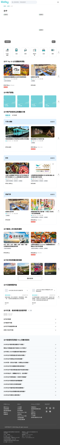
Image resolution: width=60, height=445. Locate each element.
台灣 (8, 6)
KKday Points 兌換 (21, 416)
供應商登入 (33, 407)
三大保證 (19, 407)
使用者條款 (6, 408)
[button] (8, 41)
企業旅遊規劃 (20, 417)
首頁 (5, 6)
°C (28, 310)
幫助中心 (6, 412)
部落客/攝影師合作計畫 (36, 417)
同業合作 (33, 412)
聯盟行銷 (33, 413)
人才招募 (33, 415)
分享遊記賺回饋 (21, 419)
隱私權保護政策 (7, 410)
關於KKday (6, 407)
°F (30, 310)
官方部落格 (20, 410)
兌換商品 (19, 414)
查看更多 (52, 121)
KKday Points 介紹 (21, 412)
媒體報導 (6, 414)
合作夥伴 (19, 408)
